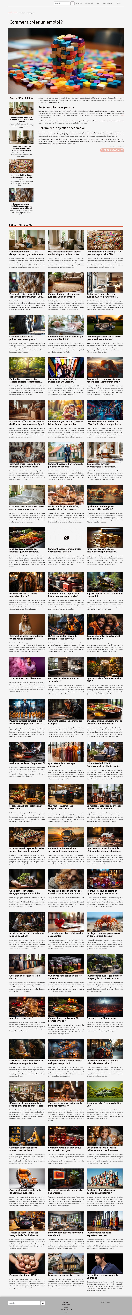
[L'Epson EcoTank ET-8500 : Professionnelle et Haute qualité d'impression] (105, 752)
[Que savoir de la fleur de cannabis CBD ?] (105, 667)
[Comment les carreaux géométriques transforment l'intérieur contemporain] (105, 452)
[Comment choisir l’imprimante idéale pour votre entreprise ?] (66, 582)
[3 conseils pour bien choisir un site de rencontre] (66, 921)
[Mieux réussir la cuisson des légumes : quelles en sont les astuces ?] (27, 537)
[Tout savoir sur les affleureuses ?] (27, 667)
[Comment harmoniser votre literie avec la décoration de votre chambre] (27, 495)
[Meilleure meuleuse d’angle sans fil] (27, 752)
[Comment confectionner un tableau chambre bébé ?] (27, 1136)
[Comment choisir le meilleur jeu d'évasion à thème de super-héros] (105, 410)
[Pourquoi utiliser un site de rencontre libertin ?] (27, 582)
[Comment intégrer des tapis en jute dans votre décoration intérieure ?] (66, 282)
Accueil (10, 13)
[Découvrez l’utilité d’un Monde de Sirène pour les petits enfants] (27, 1049)
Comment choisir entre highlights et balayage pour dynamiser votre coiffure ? (21, 206)
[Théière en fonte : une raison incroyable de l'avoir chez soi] (27, 1221)
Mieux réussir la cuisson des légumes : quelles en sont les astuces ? (23, 552)
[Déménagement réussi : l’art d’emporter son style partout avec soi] (21, 108)
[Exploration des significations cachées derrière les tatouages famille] (27, 367)
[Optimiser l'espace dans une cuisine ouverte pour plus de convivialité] (105, 282)
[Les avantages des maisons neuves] (66, 1263)
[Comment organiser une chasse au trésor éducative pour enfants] (66, 410)
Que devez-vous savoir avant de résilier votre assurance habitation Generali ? (104, 851)
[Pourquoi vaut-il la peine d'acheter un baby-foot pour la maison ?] (27, 836)
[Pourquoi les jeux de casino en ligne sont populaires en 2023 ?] (105, 879)
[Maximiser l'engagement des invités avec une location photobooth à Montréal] (66, 367)
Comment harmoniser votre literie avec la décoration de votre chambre (26, 509)
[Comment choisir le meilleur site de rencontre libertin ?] (66, 537)
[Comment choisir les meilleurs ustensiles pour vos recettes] (27, 452)
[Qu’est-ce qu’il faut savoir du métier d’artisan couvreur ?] (66, 624)
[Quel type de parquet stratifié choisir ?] (27, 964)
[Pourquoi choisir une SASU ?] (27, 1263)
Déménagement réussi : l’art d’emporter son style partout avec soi (21, 119)
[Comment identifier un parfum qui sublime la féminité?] (66, 325)
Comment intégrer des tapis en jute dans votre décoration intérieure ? (64, 297)
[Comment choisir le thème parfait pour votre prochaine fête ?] (21, 166)
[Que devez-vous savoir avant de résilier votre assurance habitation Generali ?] (105, 836)
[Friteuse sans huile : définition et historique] (27, 794)
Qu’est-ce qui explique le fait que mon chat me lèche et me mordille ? (65, 893)
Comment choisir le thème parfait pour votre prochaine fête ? (22, 177)
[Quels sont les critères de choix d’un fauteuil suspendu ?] (27, 1178)
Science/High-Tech (108, 3)
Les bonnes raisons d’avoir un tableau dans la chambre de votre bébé (104, 1150)
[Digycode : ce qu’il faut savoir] (105, 1006)
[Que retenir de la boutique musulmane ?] (66, 752)
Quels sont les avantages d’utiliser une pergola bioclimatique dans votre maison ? (104, 978)
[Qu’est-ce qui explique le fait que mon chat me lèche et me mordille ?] (66, 879)
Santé (97, 3)
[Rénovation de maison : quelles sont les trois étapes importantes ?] (27, 1091)
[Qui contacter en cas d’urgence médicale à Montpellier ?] (105, 1049)
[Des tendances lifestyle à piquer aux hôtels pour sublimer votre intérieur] (21, 137)
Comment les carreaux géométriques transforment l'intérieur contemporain (101, 467)
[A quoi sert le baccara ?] (27, 1006)
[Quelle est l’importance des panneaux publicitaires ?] (105, 1178)
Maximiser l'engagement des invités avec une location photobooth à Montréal (62, 382)
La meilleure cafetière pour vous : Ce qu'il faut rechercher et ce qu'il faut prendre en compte (104, 808)
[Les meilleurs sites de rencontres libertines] (105, 1263)
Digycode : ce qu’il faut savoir (101, 1018)
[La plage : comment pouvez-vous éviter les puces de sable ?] (105, 921)
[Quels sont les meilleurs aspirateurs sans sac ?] (105, 1221)
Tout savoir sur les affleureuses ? (25, 678)
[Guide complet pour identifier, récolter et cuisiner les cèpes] (66, 495)
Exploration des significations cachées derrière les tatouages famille (24, 382)
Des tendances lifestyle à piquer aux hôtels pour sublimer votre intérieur (21, 148)
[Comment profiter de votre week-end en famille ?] (105, 624)
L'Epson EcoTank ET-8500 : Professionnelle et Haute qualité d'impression (103, 766)
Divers (118, 3)
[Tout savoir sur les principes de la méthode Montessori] (66, 1091)
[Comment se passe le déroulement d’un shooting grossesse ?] (27, 624)
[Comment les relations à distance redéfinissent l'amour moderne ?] (105, 367)
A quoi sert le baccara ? (21, 1018)
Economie (79, 3)
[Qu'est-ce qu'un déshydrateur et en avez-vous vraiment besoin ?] (105, 709)
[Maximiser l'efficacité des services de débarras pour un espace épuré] (27, 410)
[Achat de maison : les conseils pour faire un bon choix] (27, 921)
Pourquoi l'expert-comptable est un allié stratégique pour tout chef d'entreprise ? (26, 723)
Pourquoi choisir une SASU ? (23, 1275)
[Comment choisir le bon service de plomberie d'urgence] (66, 452)
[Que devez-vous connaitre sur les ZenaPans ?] (66, 964)
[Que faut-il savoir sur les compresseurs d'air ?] (66, 794)
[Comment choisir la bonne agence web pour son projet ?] (66, 1049)
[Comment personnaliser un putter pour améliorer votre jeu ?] (105, 325)
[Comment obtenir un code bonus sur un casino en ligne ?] (66, 1136)
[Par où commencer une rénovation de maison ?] (66, 1221)
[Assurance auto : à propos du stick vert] (105, 1091)
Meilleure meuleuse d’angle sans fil (27, 763)
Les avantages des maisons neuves (65, 1275)
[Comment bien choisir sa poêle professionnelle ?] (66, 1006)
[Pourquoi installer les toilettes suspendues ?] (66, 667)
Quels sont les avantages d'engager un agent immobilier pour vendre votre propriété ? (25, 893)
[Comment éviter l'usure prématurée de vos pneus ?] (27, 325)
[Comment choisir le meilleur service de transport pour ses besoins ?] (66, 836)
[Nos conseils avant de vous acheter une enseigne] (66, 1178)
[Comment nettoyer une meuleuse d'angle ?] (66, 709)
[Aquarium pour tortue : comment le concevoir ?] (105, 582)
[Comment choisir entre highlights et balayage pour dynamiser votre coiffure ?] (21, 195)
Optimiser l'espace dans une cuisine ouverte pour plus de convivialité (101, 297)
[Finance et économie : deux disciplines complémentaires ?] (105, 537)
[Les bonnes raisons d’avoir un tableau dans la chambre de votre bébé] (105, 1136)
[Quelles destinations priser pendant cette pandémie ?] (105, 495)
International (89, 3)
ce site (122, 115)
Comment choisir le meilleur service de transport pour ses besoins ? (63, 851)
